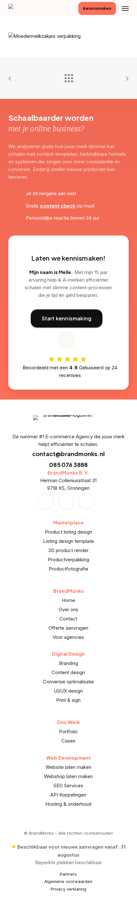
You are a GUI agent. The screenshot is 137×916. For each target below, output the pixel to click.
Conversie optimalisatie (68, 682)
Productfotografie (68, 569)
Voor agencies (68, 637)
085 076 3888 (68, 464)
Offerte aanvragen (68, 628)
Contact (68, 619)
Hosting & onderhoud (68, 804)
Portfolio (68, 731)
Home (68, 600)
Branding (68, 663)
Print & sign (68, 700)
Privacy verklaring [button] (68, 889)
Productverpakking (68, 560)
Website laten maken (68, 767)
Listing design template (68, 541)
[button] (125, 8)
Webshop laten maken (68, 776)
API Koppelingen (68, 795)
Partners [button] (68, 874)
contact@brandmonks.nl (68, 453)
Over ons (68, 609)
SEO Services (68, 786)
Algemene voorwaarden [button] (68, 881)
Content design (68, 672)
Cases (68, 741)
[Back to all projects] (68, 76)
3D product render (68, 550)
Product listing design (68, 532)
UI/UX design (68, 691)
